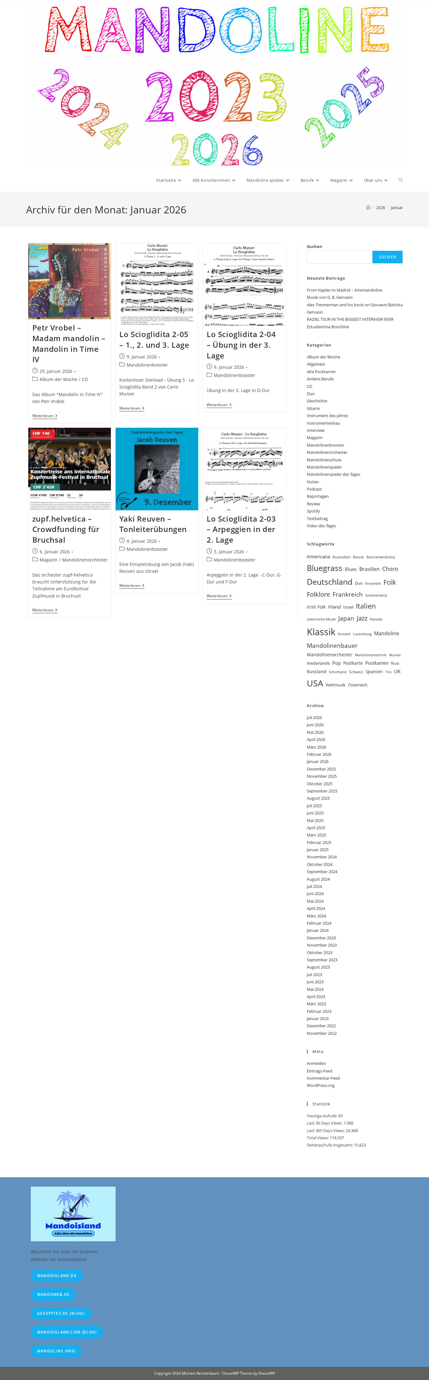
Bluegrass (324, 567)
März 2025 (316, 835)
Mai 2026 (315, 732)
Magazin (48, 560)
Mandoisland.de (57, 1275)
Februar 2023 (319, 1011)
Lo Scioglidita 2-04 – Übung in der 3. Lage (241, 344)
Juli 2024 (314, 886)
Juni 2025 (315, 813)
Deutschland (329, 582)
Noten (313, 482)
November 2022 (322, 1033)
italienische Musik (321, 619)
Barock (358, 557)
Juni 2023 (315, 982)
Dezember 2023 (321, 938)
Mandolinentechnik (371, 655)
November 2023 (322, 945)
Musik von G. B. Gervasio (330, 297)
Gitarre (313, 408)
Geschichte (317, 401)
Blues (351, 569)
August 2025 (318, 798)
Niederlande (318, 663)
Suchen (314, 246)
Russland (316, 671)
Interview (315, 430)
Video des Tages (321, 526)
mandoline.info (56, 1351)
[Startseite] (368, 207)
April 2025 (316, 827)
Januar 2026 (318, 761)
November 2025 (322, 776)
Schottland (337, 672)
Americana (318, 556)
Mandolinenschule (324, 460)
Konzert (344, 633)
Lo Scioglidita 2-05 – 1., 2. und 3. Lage (154, 339)
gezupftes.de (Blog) (61, 1313)
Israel (348, 607)
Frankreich (348, 594)
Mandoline (386, 633)
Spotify (313, 511)
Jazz (362, 618)
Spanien (374, 671)
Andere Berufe (320, 379)
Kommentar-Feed (323, 1078)
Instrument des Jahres (327, 415)
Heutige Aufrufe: (322, 1116)
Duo (311, 393)
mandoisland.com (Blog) (67, 1332)
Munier (395, 654)
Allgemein (316, 364)
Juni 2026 (315, 725)
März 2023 (316, 1004)
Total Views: (318, 1138)
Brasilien (369, 569)
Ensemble (373, 583)
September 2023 (322, 960)
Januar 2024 (318, 930)
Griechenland (376, 595)
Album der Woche (58, 379)
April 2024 (316, 908)
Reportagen (318, 496)
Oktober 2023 (319, 952)
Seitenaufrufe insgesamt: (330, 1145)
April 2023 (316, 996)
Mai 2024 (315, 901)
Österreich (357, 685)
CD (85, 379)
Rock (395, 663)
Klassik (321, 632)
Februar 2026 (319, 754)
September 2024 (322, 871)
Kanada (376, 619)
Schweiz (356, 671)
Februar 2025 (319, 842)
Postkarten (376, 663)
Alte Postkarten (321, 371)
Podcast (314, 489)
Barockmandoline (381, 557)
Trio (388, 671)
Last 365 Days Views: (326, 1130)
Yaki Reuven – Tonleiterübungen (153, 523)
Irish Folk (316, 607)
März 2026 (316, 747)
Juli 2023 (314, 974)
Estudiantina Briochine (328, 327)
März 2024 (316, 916)
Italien (366, 605)
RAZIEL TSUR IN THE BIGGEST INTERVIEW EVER (350, 319)
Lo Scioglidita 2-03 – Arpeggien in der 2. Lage (241, 529)
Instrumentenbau (323, 423)
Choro (390, 568)
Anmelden (316, 1063)
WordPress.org (320, 1085)
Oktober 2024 (319, 864)
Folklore (318, 594)
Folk (389, 582)
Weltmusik (335, 685)
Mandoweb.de (53, 1294)
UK (397, 671)
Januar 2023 (318, 1018)
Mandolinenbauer (332, 646)
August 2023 (318, 967)
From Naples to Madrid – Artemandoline (344, 290)
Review (313, 504)
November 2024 (322, 857)
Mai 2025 (315, 820)
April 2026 (316, 739)
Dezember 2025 (321, 769)
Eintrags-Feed (319, 1071)
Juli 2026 (314, 717)
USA (315, 683)
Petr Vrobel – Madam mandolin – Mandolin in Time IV (69, 343)
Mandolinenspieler (324, 467)
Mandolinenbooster (147, 365)
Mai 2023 (315, 989)
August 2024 (318, 879)
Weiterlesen (44, 416)
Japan (346, 618)
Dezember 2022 (321, 1025)
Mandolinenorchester (85, 560)
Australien (341, 557)
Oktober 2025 (319, 784)
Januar (397, 207)
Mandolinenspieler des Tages (333, 474)
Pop (336, 663)
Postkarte (353, 663)
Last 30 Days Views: (325, 1123)
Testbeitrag (317, 518)
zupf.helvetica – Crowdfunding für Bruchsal (66, 529)
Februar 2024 (319, 923)
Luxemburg (362, 634)
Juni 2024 (315, 893)
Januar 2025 (318, 849)
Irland (334, 607)
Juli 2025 (314, 805)
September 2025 (322, 791)
